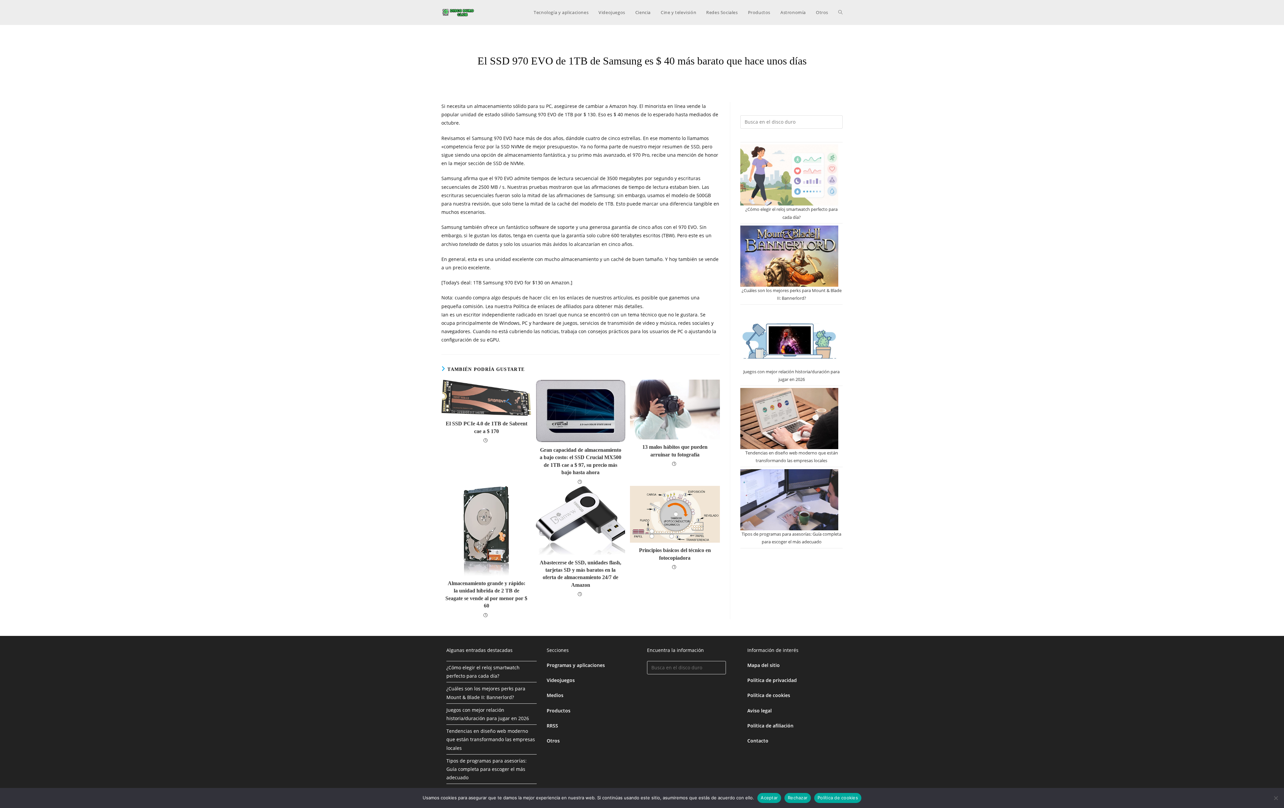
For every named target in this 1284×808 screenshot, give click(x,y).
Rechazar (798, 797)
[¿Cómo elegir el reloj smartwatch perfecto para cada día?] (789, 175)
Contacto (757, 740)
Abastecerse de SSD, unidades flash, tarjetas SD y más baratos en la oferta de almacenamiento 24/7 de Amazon (580, 574)
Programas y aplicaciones (576, 665)
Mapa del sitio (763, 665)
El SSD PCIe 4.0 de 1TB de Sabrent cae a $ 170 (486, 427)
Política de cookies (768, 695)
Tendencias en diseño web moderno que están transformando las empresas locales (490, 739)
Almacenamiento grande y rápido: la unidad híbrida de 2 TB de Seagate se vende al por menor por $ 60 (486, 594)
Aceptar (769, 797)
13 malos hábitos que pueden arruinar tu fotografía (675, 450)
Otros (553, 740)
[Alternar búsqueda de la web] (840, 12)
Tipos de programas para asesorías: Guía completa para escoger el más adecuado (486, 769)
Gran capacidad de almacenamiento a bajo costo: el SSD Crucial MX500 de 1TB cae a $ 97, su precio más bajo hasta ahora (580, 461)
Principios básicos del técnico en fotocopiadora (675, 553)
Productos (558, 710)
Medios (555, 695)
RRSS (552, 725)
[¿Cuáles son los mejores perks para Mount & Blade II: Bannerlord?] (789, 256)
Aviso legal (759, 710)
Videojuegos (561, 680)
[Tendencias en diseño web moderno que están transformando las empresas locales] (789, 418)
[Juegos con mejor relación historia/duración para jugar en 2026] (789, 337)
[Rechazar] (1275, 798)
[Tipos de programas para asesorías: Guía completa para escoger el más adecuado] (789, 499)
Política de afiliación (770, 725)
